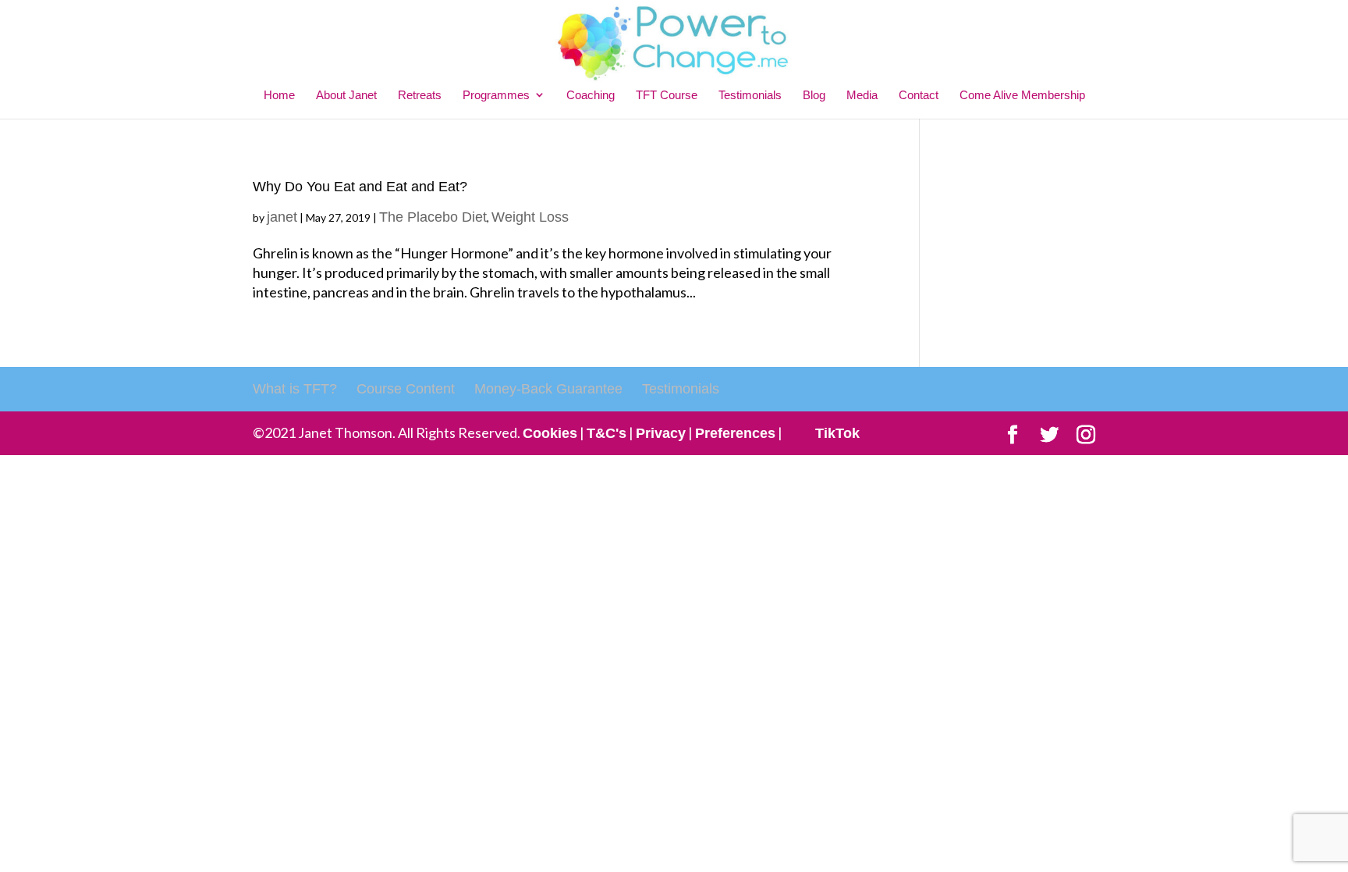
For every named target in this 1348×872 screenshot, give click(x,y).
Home (279, 94)
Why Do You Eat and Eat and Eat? (360, 186)
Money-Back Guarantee (548, 389)
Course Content (406, 389)
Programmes (496, 94)
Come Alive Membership (1022, 94)
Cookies (550, 433)
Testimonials (750, 94)
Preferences (735, 433)
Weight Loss (530, 217)
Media (862, 94)
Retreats (420, 94)
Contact (918, 94)
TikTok (837, 433)
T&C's (606, 433)
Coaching (590, 94)
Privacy (661, 433)
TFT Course (666, 94)
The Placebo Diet (433, 217)
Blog (814, 94)
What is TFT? (295, 389)
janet (282, 217)
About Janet (346, 94)
